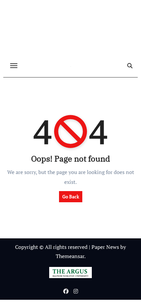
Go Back (70, 196)
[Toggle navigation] (13, 65)
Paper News (105, 247)
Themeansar (70, 256)
